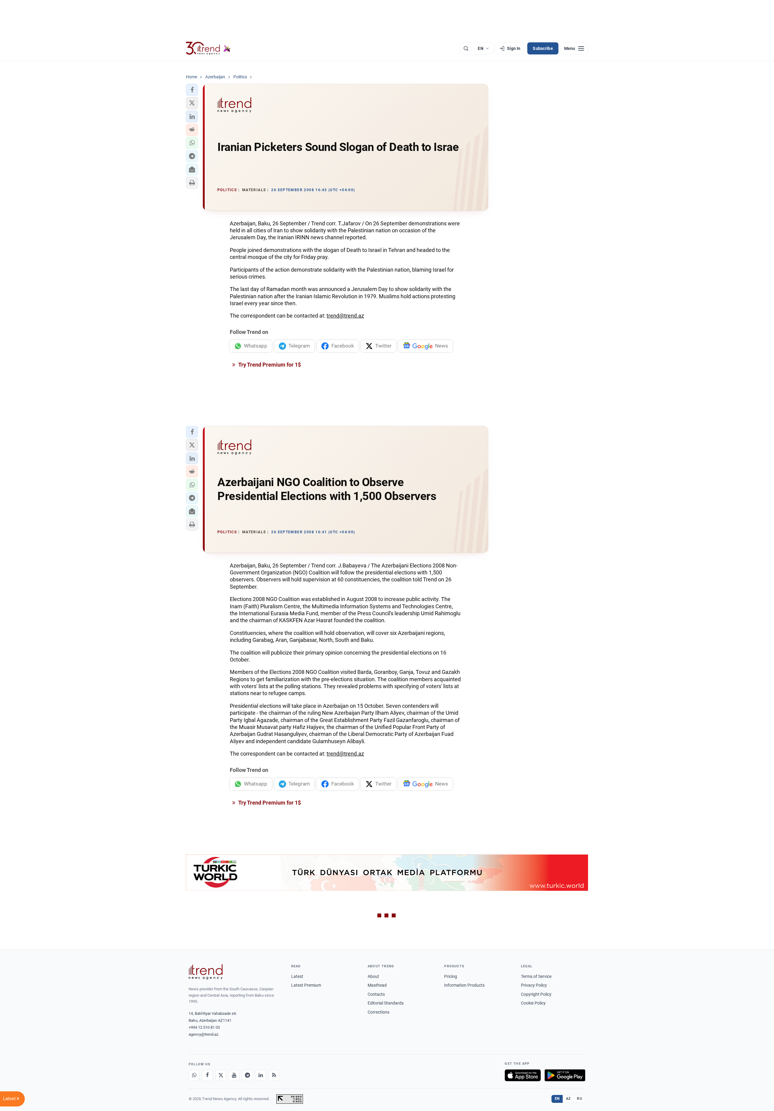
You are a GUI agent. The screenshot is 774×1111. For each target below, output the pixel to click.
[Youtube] (234, 1075)
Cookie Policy (533, 1003)
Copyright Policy (536, 994)
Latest (297, 976)
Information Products (464, 985)
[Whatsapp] (194, 1075)
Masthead (377, 985)
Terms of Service (536, 976)
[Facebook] (207, 1075)
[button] (192, 90)
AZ (568, 1098)
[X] (220, 1075)
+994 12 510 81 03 (204, 1027)
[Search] (466, 48)
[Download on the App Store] (523, 1075)
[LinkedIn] (260, 1075)
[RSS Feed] (273, 1075)
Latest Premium (306, 985)
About (373, 976)
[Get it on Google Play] (565, 1075)
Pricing (450, 976)
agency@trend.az (203, 1034)
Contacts (376, 994)
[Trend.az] (208, 48)
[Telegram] (247, 1075)
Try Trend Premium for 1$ (269, 364)
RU (579, 1098)
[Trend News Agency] (206, 971)
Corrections (378, 1012)
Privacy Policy (534, 985)
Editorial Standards (386, 1003)
